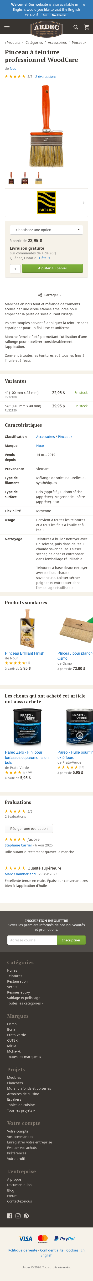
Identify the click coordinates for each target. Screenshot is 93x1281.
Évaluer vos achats (22, 1147)
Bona (11, 1029)
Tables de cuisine (21, 1105)
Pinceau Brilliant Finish (24, 653)
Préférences (16, 1153)
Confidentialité (51, 1250)
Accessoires (45, 436)
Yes (45, 15)
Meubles (14, 1077)
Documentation (19, 1184)
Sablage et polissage (23, 997)
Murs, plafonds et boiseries (29, 1088)
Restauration (17, 981)
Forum (12, 1195)
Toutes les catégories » (25, 1003)
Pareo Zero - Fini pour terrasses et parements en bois (27, 757)
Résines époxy (18, 992)
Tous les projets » (21, 1110)
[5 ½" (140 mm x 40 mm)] (38, 178)
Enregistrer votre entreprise (29, 1142)
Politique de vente (22, 1250)
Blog (10, 1190)
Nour (14, 68)
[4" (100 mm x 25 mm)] (11, 178)
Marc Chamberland (20, 874)
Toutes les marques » (24, 1056)
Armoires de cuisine (23, 1094)
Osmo (11, 1024)
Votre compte (17, 1131)
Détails (44, 258)
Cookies (72, 1250)
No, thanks (59, 15)
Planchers (15, 1083)
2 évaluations (46, 76)
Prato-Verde (16, 1035)
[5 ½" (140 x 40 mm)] (25, 178)
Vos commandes (20, 1136)
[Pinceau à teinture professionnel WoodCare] (46, 126)
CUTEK (12, 1040)
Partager (51, 295)
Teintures (14, 976)
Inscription (71, 940)
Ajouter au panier (52, 268)
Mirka (11, 1046)
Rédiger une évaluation (29, 828)
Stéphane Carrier (18, 845)
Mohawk (14, 1051)
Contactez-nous (19, 1201)
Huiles (12, 970)
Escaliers (14, 1099)
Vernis (12, 986)
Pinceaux (65, 436)
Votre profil (16, 1158)
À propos (14, 1179)
